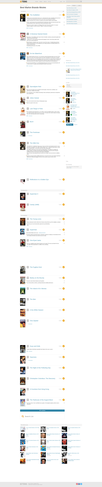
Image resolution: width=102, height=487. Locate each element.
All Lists (36, 1)
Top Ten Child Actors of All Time (73, 454)
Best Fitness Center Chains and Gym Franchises (73, 17)
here (70, 167)
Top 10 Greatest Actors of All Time (53, 428)
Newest (41, 1)
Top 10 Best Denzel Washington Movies (53, 454)
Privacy (32, 483)
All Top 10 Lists (22, 5)
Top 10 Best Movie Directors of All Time (53, 434)
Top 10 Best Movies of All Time (32, 427)
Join (64, 1)
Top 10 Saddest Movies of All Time (32, 434)
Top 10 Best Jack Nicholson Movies (32, 454)
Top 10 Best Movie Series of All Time (74, 434)
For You (49, 1)
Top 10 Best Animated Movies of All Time (53, 447)
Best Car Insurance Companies (72, 14)
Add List (45, 1)
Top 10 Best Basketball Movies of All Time (32, 460)
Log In (61, 1)
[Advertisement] (42, 76)
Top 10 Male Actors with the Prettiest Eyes (74, 460)
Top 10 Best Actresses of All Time (32, 447)
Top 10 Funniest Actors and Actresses (52, 460)
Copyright (35, 483)
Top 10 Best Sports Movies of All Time (74, 441)
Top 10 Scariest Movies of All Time (74, 428)
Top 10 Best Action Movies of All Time (53, 441)
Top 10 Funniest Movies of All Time (32, 441)
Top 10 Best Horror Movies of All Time (74, 447)
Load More (42, 410)
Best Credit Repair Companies (72, 19)
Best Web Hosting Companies (72, 23)
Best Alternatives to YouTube (72, 21)
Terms (29, 483)
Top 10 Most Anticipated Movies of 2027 (74, 12)
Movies (27, 5)
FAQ (38, 483)
